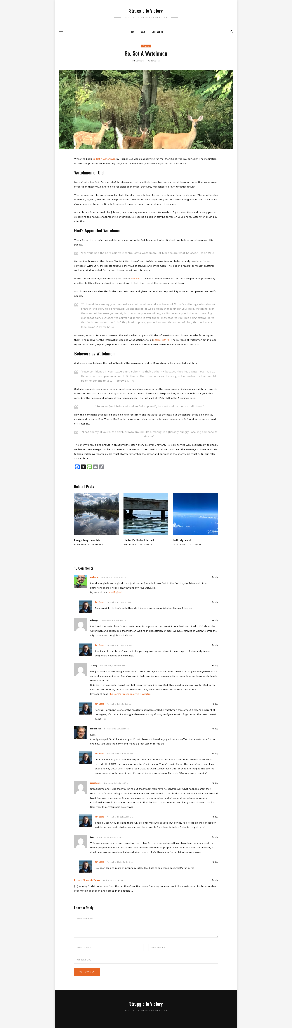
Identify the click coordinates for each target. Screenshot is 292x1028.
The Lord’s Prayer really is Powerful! (129, 693)
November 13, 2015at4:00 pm (117, 783)
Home (132, 31)
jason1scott (95, 782)
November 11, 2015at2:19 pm (119, 704)
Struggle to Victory (146, 10)
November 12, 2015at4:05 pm (120, 754)
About (144, 31)
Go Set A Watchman (104, 158)
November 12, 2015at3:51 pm (116, 729)
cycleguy (94, 577)
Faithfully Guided (182, 540)
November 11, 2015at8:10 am (119, 602)
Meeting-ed (115, 592)
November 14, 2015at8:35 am (120, 817)
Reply (215, 577)
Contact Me (157, 31)
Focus (146, 46)
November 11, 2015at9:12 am (113, 620)
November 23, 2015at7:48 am (120, 862)
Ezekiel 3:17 (137, 278)
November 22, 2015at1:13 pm (109, 837)
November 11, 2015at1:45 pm (112, 666)
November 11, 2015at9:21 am (119, 645)
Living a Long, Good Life (87, 540)
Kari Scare (99, 602)
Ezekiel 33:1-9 (161, 339)
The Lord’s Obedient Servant (138, 540)
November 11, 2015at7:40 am (113, 577)
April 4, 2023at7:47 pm (113, 880)
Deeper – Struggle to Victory (87, 880)
